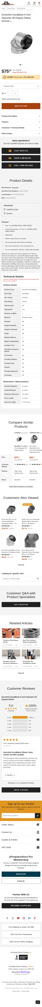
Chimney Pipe (11, 8)
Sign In (21, 881)
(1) (11, 21)
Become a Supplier (21, 906)
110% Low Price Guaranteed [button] (21, 934)
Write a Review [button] (21, 790)
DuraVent (15, 187)
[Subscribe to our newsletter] (37, 815)
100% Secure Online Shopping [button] (21, 942)
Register (21, 874)
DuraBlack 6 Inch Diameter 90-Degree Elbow (21, 448)
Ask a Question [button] (21, 604)
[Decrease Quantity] (10, 93)
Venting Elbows (21, 8)
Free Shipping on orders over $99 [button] (21, 927)
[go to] (11, 510)
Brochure (9, 213)
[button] (21, 158)
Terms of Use (16, 991)
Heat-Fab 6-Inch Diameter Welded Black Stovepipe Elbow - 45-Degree (31, 521)
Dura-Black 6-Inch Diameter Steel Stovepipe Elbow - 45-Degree (30, 552)
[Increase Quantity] (15, 93)
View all (21, 565)
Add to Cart (21, 106)
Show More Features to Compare (21, 486)
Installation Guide (12, 209)
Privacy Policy (26, 991)
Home (3, 8)
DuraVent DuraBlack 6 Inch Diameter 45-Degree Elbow (11, 551)
